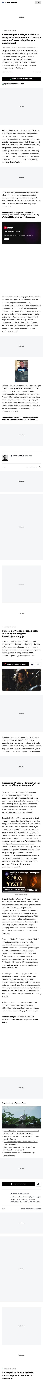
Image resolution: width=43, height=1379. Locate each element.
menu (38, 2)
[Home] (11, 3)
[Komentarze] (32, 664)
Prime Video (25, 1209)
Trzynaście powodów (34, 467)
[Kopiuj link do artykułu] (38, 664)
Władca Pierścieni (35, 1209)
